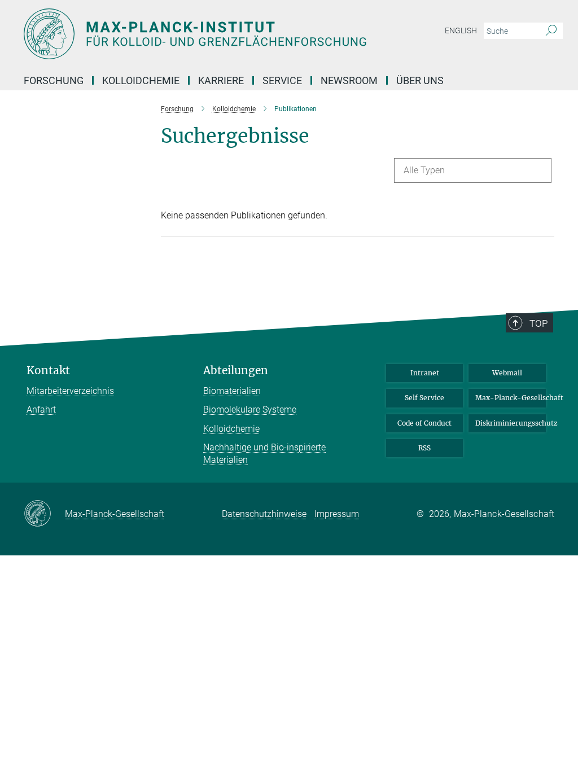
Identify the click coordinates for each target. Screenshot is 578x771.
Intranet (424, 373)
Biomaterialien (232, 391)
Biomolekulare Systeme (249, 409)
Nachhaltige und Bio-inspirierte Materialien (264, 453)
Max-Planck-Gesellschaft (510, 397)
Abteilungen (235, 370)
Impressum (336, 514)
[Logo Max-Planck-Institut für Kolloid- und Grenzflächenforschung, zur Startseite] (235, 33)
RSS (424, 448)
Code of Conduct (424, 423)
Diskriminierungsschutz (510, 423)
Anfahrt (41, 409)
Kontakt (48, 370)
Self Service (424, 397)
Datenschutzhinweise (264, 514)
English (461, 30)
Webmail (507, 373)
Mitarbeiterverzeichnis (70, 391)
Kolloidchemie (231, 428)
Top (538, 323)
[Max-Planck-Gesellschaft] (44, 514)
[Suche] (551, 31)
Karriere (221, 80)
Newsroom (349, 80)
